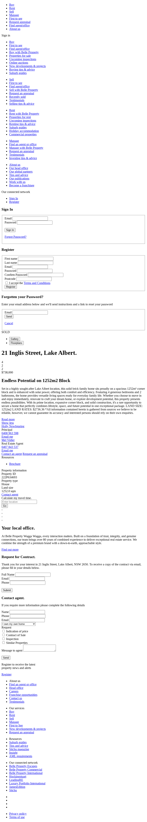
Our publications (19, 178)
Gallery (15, 339)
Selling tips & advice (21, 103)
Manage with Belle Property (26, 147)
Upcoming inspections (22, 59)
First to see (15, 18)
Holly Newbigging (13, 426)
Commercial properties (23, 134)
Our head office (18, 168)
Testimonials (16, 100)
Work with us (17, 182)
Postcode (10, 278)
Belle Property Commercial (25, 769)
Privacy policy (18, 813)
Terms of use (17, 817)
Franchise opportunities (23, 694)
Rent (12, 8)
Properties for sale (20, 55)
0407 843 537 (10, 447)
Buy (11, 4)
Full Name (8, 574)
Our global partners (21, 171)
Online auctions (18, 62)
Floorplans (16, 343)
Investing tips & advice (23, 158)
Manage (14, 15)
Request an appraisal (21, 93)
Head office (16, 687)
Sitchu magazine (19, 749)
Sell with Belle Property (23, 89)
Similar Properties (17, 642)
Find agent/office (19, 25)
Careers (13, 691)
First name (11, 258)
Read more (8, 419)
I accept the (29, 283)
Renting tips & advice (22, 124)
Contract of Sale (16, 635)
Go (4, 505)
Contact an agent (12, 453)
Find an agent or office (23, 144)
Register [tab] (14, 201)
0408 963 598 (10, 433)
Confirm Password (16, 274)
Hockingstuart (17, 776)
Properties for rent (20, 117)
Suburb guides (18, 73)
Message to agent (12, 650)
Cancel (9, 323)
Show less (8, 422)
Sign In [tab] (13, 198)
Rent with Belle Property (24, 113)
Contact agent (10, 494)
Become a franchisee (21, 185)
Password (10, 222)
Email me (7, 436)
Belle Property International (25, 773)
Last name (11, 262)
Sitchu (13, 790)
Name (5, 612)
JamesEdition (17, 786)
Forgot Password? (15, 236)
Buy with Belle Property (24, 52)
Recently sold (17, 96)
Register (6, 674)
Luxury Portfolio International (27, 783)
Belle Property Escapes (23, 766)
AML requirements (20, 756)
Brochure (14, 463)
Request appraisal (19, 22)
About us (14, 28)
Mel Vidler (8, 440)
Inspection (12, 639)
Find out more (10, 549)
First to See (16, 725)
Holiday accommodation (24, 131)
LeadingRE (16, 780)
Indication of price (17, 631)
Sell (11, 11)
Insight (13, 752)
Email (8, 218)
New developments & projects (27, 66)
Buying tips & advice (22, 69)
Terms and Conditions (37, 283)
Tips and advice (18, 175)
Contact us (15, 698)
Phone (5, 582)
